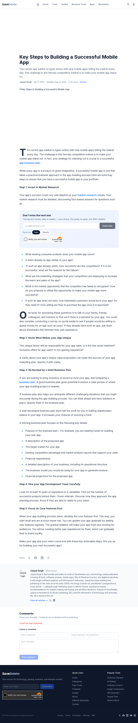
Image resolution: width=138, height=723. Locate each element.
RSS (93, 715)
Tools (54, 4)
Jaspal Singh (25, 82)
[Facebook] (123, 715)
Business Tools (79, 4)
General (83, 82)
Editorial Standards (80, 700)
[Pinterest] (135, 715)
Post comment (28, 657)
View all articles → (39, 600)
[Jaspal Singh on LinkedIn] (54, 600)
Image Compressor (115, 689)
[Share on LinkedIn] (42, 557)
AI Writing (111, 681)
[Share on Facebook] (35, 557)
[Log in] (134, 4)
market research (87, 195)
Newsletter (103, 4)
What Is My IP (113, 700)
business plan (27, 382)
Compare (76, 689)
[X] (120, 715)
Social (45, 4)
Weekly (46, 232)
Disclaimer (77, 715)
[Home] (38, 4)
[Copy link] (48, 557)
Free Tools (77, 685)
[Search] (128, 4)
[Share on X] (29, 557)
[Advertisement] (69, 32)
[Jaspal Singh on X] (50, 600)
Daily (36, 232)
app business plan (29, 162)
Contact (75, 704)
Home (74, 678)
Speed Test (112, 696)
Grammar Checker (115, 678)
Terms (67, 715)
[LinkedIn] (127, 715)
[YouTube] (131, 715)
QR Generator (113, 693)
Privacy (60, 715)
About (74, 696)
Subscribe (107, 225)
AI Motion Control (115, 685)
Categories (77, 681)
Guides (64, 4)
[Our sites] (18, 4)
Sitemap (86, 715)
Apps (92, 4)
